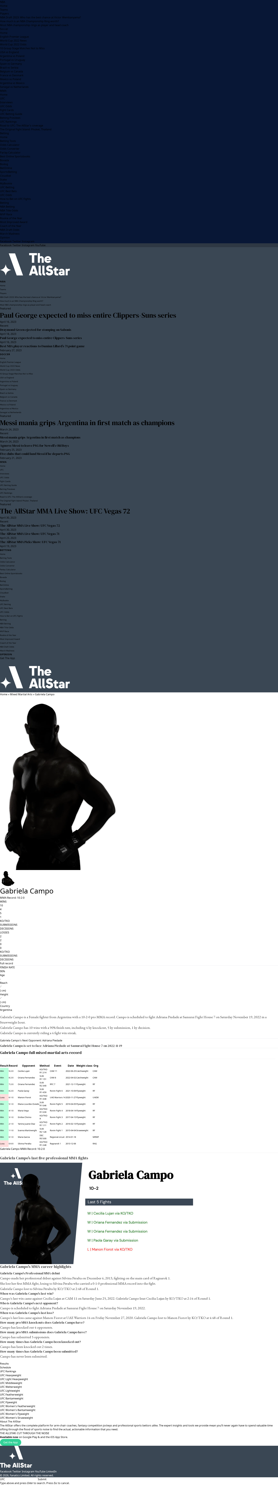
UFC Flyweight (8, 1402)
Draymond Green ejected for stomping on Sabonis (35, 329)
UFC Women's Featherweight (17, 1406)
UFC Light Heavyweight (14, 1379)
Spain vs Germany (11, 63)
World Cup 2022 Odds (13, 44)
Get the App (10, 1442)
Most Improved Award (13, 222)
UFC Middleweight (11, 1383)
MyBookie (6, 183)
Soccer (4, 29)
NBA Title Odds (9, 210)
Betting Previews (10, 118)
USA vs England (9, 52)
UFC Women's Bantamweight (17, 1410)
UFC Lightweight (10, 1390)
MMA (3, 91)
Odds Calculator (10, 145)
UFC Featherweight (11, 1394)
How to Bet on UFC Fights (15, 199)
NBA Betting (7, 206)
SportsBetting (8, 172)
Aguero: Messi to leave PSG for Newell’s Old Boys (34, 445)
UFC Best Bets (8, 191)
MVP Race (6, 214)
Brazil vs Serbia (9, 67)
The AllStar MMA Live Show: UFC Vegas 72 (65, 511)
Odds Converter (9, 148)
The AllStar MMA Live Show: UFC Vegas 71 (29, 533)
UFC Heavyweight (10, 1375)
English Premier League (14, 36)
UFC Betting (7, 187)
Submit (42, 1479)
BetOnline (6, 168)
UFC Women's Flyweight (14, 1414)
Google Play (30, 1437)
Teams (4, 9)
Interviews (6, 102)
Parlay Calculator (10, 152)
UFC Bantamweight (11, 1398)
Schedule (5, 1367)
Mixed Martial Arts (21, 694)
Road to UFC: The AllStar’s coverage (21, 125)
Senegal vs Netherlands (14, 87)
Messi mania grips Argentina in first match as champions (87, 423)
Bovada (4, 160)
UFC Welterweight (11, 1387)
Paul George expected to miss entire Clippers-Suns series (88, 315)
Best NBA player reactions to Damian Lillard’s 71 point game (42, 346)
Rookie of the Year (11, 218)
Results (4, 1363)
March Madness (10, 233)
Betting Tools (8, 141)
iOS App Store (58, 1437)
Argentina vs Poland (12, 56)
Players (4, 13)
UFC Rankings (8, 121)
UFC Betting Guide (11, 114)
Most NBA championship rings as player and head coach (34, 25)
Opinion (5, 237)
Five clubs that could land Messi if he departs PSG (35, 454)
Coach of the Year (10, 226)
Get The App (7, 658)
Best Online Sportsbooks (15, 156)
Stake (3, 179)
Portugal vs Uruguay (12, 60)
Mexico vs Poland (10, 79)
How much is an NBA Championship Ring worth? (29, 21)
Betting (4, 133)
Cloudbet (5, 175)
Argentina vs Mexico (12, 83)
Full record (6, 963)
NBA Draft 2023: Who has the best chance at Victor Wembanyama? (40, 17)
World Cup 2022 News (13, 40)
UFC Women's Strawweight (16, 1418)
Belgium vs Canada (11, 71)
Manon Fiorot (24, 1097)
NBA (2, 2)
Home (3, 6)
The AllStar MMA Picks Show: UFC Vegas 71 (30, 542)
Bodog (4, 164)
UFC (2, 98)
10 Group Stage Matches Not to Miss (22, 48)
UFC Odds (6, 106)
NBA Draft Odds (9, 230)
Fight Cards (7, 110)
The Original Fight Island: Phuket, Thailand (25, 129)
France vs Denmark (11, 75)
